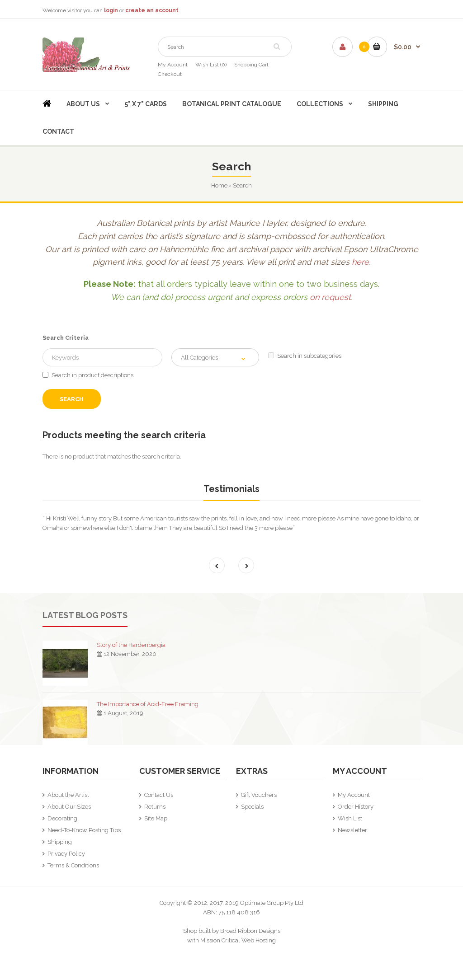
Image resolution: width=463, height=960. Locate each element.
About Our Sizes (69, 806)
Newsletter (352, 830)
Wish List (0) (211, 64)
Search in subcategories (309, 355)
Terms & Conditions (73, 865)
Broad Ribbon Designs (250, 930)
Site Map (155, 818)
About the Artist (68, 794)
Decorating (62, 818)
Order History (355, 806)
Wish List (350, 818)
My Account (173, 64)
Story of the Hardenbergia (131, 645)
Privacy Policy (66, 853)
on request (330, 297)
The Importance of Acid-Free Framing (147, 704)
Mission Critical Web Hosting (238, 940)
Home (219, 185)
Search (242, 185)
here (360, 262)
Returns (154, 806)
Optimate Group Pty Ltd (271, 902)
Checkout (170, 74)
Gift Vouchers (259, 794)
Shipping (59, 841)
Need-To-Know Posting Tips (84, 830)
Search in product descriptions (92, 375)
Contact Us (158, 794)
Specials (252, 806)
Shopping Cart (251, 64)
